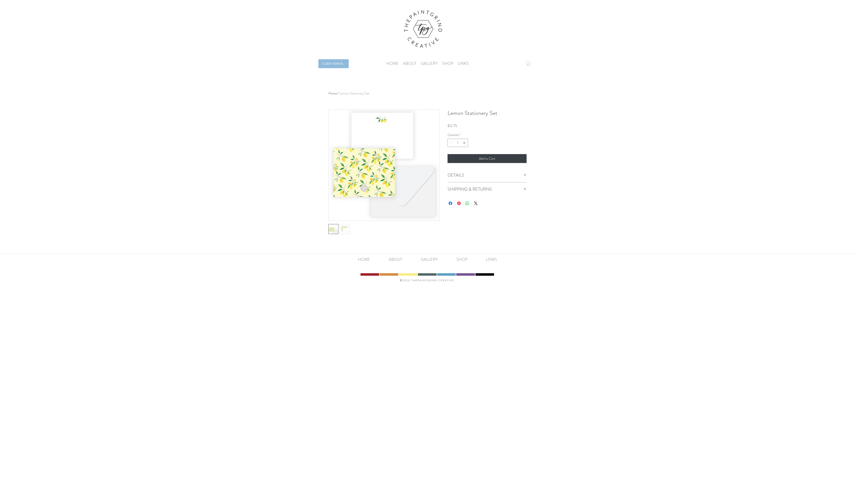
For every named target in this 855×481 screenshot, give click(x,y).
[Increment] (464, 143)
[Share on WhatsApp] (467, 203)
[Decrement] (451, 143)
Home (332, 93)
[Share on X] (475, 203)
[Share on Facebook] (450, 203)
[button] (528, 63)
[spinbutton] (458, 143)
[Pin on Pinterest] (459, 203)
